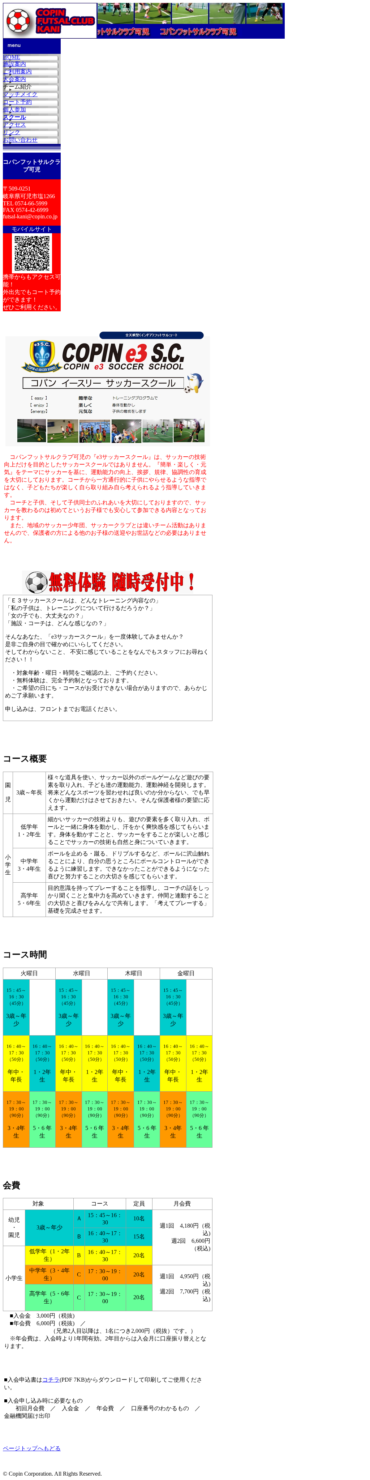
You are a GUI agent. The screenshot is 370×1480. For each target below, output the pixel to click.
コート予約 (17, 102)
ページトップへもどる (32, 1448)
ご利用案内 (17, 71)
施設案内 (14, 64)
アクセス (14, 124)
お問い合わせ (20, 140)
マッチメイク (20, 94)
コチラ (51, 1380)
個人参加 (14, 109)
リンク (11, 132)
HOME (11, 57)
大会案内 (14, 79)
